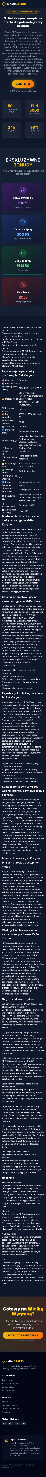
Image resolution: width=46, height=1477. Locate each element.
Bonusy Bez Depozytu (11, 1383)
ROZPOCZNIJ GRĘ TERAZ (23, 1335)
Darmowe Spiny (8, 1387)
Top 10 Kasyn (7, 1380)
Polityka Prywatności (10, 1409)
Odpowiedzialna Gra (10, 1405)
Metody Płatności (9, 1390)
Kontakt (5, 1402)
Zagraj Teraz (23, 84)
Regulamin (6, 1412)
